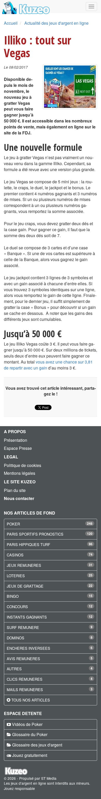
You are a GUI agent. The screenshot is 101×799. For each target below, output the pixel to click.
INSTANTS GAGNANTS (27, 617)
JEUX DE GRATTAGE (25, 586)
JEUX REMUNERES (24, 565)
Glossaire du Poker (29, 734)
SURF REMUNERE (23, 627)
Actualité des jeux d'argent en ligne (56, 23)
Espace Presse (18, 448)
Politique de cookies (22, 465)
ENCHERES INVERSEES (28, 648)
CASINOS (15, 554)
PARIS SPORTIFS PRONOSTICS (35, 534)
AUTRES (14, 668)
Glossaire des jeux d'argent (37, 745)
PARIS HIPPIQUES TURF (28, 544)
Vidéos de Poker (27, 724)
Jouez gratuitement (29, 755)
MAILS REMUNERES (25, 689)
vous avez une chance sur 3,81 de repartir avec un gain (48, 365)
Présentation (15, 440)
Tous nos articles (30, 700)
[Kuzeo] (25, 6)
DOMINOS (15, 637)
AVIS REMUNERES (23, 658)
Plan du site (15, 490)
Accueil (11, 23)
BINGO (13, 596)
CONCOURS (17, 606)
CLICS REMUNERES (24, 679)
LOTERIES (16, 575)
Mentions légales (19, 473)
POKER (13, 524)
